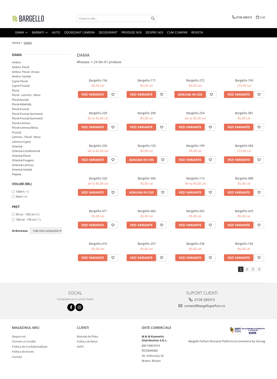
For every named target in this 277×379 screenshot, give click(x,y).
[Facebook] (71, 307)
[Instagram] (79, 307)
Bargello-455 (195, 211)
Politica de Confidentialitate (29, 347)
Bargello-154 (98, 80)
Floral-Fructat (20, 109)
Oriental (17, 146)
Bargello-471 (98, 211)
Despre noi (154, 32)
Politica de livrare (23, 351)
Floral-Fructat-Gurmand (27, 114)
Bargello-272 (195, 80)
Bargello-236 (195, 243)
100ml (20, 191)
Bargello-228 (98, 113)
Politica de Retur (87, 341)
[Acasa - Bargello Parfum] (33, 18)
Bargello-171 (147, 80)
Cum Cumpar (177, 32)
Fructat (16, 132)
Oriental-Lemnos (23, 165)
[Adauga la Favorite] (113, 94)
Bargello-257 (147, 243)
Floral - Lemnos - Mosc (26, 95)
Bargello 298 (147, 113)
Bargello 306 (147, 178)
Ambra (16, 62)
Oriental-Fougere (23, 160)
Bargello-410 (98, 243)
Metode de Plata (87, 336)
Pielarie (16, 174)
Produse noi (131, 32)
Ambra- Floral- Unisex (25, 72)
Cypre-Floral (19, 81)
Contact (17, 357)
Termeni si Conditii (24, 341)
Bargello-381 (244, 113)
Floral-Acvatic (20, 100)
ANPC (80, 347)
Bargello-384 (244, 146)
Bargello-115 (195, 178)
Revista (197, 32)
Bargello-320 (98, 178)
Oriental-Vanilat (22, 169)
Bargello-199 (195, 146)
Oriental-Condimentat (26, 151)
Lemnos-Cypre (21, 142)
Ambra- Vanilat (21, 76)
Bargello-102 (147, 146)
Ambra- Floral (20, 67)
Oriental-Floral (21, 156)
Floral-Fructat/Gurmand (27, 118)
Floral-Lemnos (21, 123)
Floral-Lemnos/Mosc (25, 128)
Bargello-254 (195, 113)
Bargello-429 (244, 211)
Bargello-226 (98, 146)
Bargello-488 (244, 178)
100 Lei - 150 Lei (26, 219)
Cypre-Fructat (21, 86)
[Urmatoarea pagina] (259, 269)
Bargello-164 (244, 243)
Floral (15, 90)
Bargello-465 (147, 211)
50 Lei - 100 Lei (25, 214)
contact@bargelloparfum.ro (204, 306)
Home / (17, 43)
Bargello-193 (244, 80)
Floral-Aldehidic (22, 104)
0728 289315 (204, 299)
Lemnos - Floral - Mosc (26, 137)
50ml (19, 196)
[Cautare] (153, 18)
